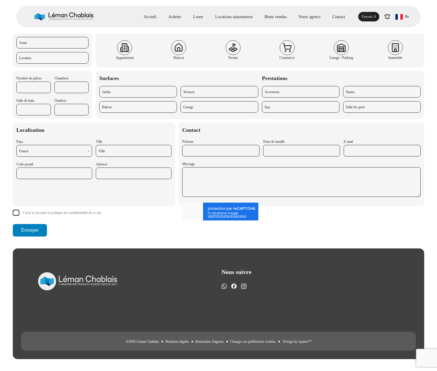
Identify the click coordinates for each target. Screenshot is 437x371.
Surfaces (109, 78)
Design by (297, 341)
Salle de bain (25, 100)
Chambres (61, 78)
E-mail (348, 142)
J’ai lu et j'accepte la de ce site (61, 213)
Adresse (101, 164)
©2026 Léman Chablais (142, 341)
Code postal (24, 164)
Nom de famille (274, 142)
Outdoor (60, 100)
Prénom (187, 142)
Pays (19, 142)
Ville (99, 142)
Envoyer (30, 230)
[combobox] (54, 151)
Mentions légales (177, 341)
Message (188, 164)
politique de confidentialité (69, 213)
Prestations (274, 78)
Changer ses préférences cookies (253, 341)
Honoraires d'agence (209, 341)
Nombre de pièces (29, 78)
